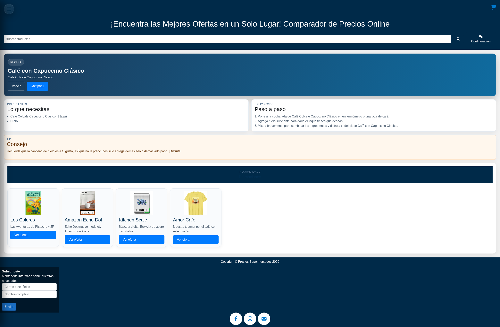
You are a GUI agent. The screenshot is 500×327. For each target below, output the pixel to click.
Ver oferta (21, 235)
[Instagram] (250, 319)
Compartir (37, 86)
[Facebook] (236, 319)
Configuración (481, 41)
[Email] (264, 319)
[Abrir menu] (9, 9)
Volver (16, 86)
